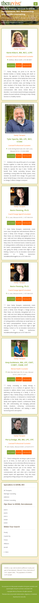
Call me (19, 65)
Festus (6, 540)
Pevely (6, 532)
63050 (5, 523)
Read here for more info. (19, 597)
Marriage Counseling (10, 494)
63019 (5, 510)
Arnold (6, 547)
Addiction (6, 497)
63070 (5, 513)
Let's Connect (11, 65)
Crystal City (7, 536)
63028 (5, 519)
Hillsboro (6, 543)
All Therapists (8, 490)
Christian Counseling (10, 500)
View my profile (27, 65)
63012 (5, 516)
